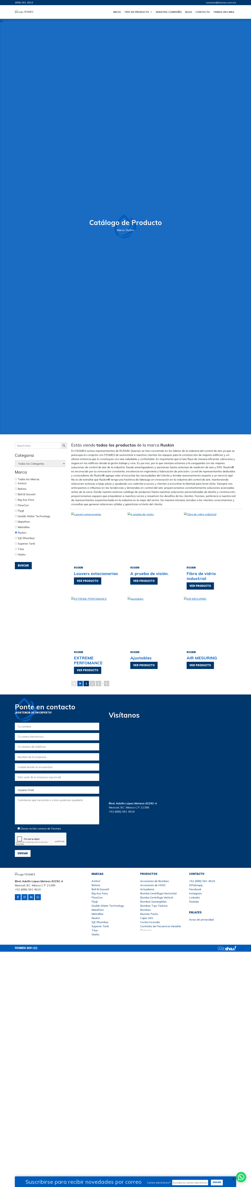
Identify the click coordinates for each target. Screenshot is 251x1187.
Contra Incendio (150, 922)
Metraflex (23, 527)
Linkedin (194, 897)
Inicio (117, 12)
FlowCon (23, 505)
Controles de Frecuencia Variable (160, 926)
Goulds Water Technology (33, 516)
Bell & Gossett (26, 494)
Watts (21, 554)
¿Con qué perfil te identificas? (33, 785)
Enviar (217, 1182)
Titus (20, 549)
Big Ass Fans (25, 499)
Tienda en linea (223, 12)
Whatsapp (196, 885)
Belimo (21, 488)
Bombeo (145, 909)
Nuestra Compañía (169, 12)
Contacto (203, 12)
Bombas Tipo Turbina (153, 905)
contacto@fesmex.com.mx (221, 2)
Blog (188, 12)
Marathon (23, 521)
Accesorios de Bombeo (154, 881)
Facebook (195, 889)
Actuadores (147, 889)
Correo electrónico (159, 1182)
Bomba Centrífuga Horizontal (158, 893)
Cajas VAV (146, 918)
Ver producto (87, 581)
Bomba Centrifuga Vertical (156, 897)
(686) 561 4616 (24, 2)
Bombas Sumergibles (153, 901)
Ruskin (21, 532)
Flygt (20, 510)
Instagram (195, 893)
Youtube (194, 901)
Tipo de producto (136, 12)
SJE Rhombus (26, 538)
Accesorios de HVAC (153, 885)
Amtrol (21, 483)
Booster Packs (149, 914)
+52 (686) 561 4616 (202, 881)
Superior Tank (26, 543)
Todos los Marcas (28, 479)
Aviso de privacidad (201, 919)
